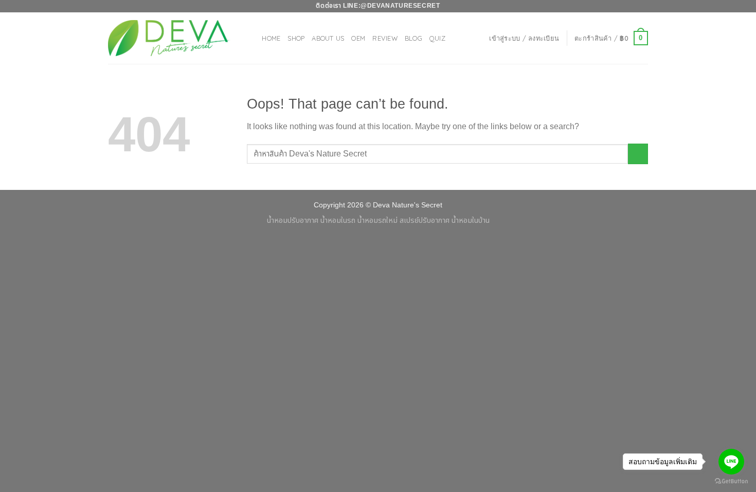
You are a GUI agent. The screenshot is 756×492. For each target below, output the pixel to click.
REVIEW (385, 38)
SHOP (295, 38)
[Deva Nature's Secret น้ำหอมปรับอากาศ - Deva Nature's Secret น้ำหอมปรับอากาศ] (169, 38)
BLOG (413, 38)
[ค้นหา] (251, 38)
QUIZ (437, 38)
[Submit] (638, 154)
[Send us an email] (643, 6)
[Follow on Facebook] (623, 6)
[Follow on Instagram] (633, 6)
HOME (271, 38)
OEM (358, 38)
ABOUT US (328, 38)
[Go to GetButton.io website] (731, 481)
